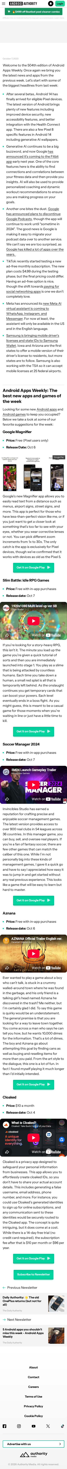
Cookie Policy (33, 1416)
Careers (33, 1387)
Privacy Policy (33, 1406)
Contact (33, 1377)
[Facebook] (4, 1426)
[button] (33, 3)
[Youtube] (33, 1426)
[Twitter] (48, 1426)
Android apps (47, 409)
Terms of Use (33, 1396)
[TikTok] (62, 1426)
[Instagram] (19, 1426)
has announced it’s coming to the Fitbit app (32, 157)
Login (60, 3)
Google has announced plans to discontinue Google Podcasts (33, 214)
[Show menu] (3, 3)
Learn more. (59, 18)
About (33, 1367)
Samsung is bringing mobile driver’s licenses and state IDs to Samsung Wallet (32, 341)
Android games (14, 414)
